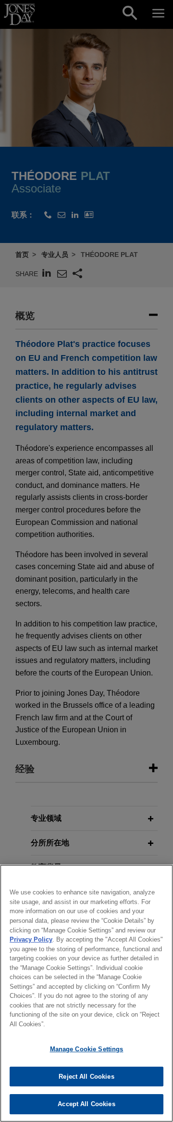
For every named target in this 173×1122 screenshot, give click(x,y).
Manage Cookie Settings (87, 1049)
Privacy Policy (31, 939)
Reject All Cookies (86, 1076)
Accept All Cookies (86, 1104)
